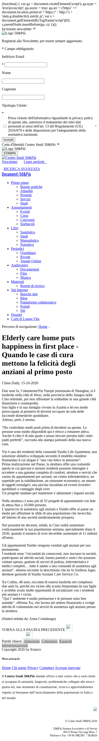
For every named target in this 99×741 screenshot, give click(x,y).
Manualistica (29, 240)
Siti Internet (19, 290)
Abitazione (32, 641)
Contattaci (46, 668)
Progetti (26, 195)
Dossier (16, 315)
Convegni (27, 220)
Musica (25, 277)
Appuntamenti (21, 207)
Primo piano (20, 183)
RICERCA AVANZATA (22, 169)
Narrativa (27, 244)
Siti (22, 310)
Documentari (29, 269)
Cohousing (49, 641)
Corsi (24, 216)
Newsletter (9, 162)
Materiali (17, 282)
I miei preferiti (35, 162)
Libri (14, 228)
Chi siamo (19, 668)
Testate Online (30, 261)
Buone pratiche (31, 187)
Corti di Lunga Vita (25, 319)
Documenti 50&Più (16, 174)
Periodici (17, 249)
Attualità (26, 191)
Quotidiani (28, 253)
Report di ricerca (32, 286)
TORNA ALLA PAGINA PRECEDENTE (33, 630)
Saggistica (27, 232)
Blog (23, 298)
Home (42, 327)
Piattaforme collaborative (38, 302)
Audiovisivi (19, 265)
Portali (25, 306)
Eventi (25, 211)
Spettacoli (27, 224)
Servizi (25, 199)
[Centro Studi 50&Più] (19, 158)
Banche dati (29, 294)
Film (23, 273)
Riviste (25, 257)
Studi (24, 203)
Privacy (32, 668)
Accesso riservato (67, 668)
